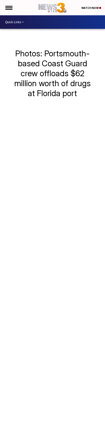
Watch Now (90, 7)
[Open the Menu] (8, 7)
